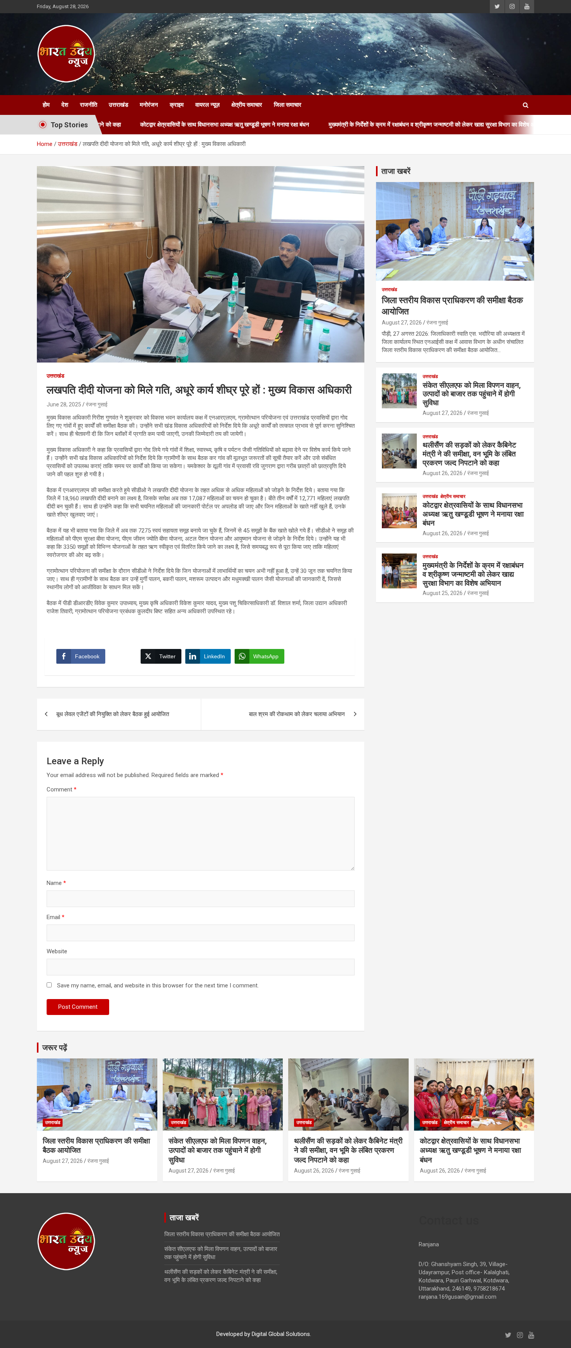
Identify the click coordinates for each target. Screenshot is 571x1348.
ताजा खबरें (396, 171)
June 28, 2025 (64, 404)
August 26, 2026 (443, 473)
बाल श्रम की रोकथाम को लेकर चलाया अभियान (297, 714)
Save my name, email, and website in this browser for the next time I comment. (158, 985)
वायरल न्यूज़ (207, 104)
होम (46, 104)
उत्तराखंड (118, 104)
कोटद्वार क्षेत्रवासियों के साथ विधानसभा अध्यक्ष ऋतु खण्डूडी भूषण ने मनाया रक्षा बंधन (169, 124)
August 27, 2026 (402, 322)
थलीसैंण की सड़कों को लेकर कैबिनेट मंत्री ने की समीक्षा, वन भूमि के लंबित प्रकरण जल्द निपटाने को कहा (469, 454)
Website (57, 951)
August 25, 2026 (443, 593)
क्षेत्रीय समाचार (247, 104)
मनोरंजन (149, 104)
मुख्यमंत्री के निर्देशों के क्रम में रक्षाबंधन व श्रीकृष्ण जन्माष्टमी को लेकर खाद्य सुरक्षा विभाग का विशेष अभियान (383, 124)
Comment (62, 789)
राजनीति (88, 104)
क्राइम (177, 104)
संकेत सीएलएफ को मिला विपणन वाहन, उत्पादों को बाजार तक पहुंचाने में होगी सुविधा (472, 394)
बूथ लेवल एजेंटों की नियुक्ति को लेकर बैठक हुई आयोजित (112, 714)
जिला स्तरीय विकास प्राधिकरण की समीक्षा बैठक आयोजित (222, 1234)
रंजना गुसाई (97, 404)
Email (55, 917)
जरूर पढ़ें (54, 1047)
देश (64, 104)
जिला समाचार (287, 104)
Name (56, 883)
